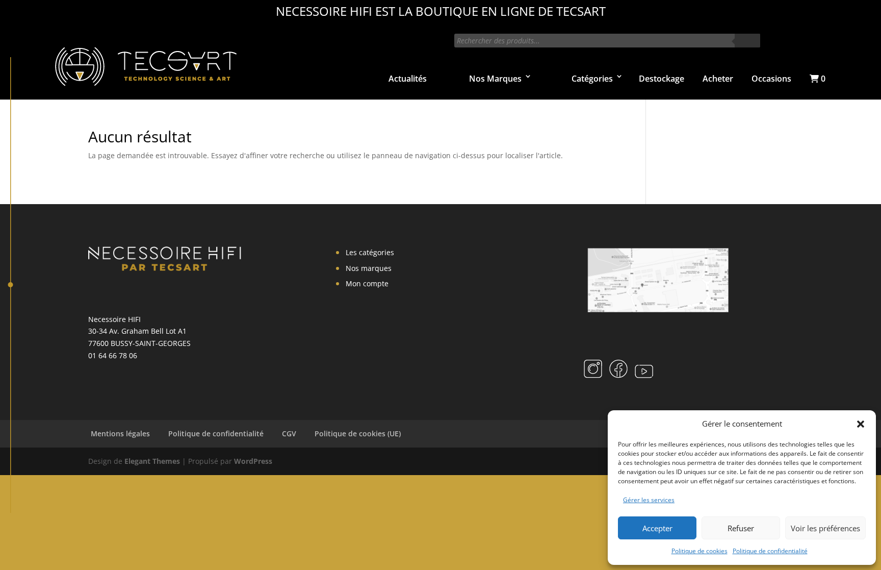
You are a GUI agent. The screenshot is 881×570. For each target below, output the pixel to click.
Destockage (661, 78)
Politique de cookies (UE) (358, 433)
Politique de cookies (699, 551)
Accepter (657, 528)
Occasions (771, 78)
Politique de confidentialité (770, 551)
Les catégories (370, 252)
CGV (289, 433)
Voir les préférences (825, 528)
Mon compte (367, 283)
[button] (861, 424)
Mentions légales (120, 433)
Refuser (741, 528)
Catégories (592, 78)
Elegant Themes (152, 461)
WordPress (253, 461)
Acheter (718, 78)
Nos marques (369, 268)
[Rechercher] (747, 40)
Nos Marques (495, 78)
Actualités (407, 78)
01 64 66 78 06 (112, 355)
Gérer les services (649, 499)
